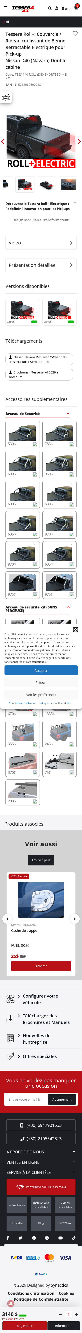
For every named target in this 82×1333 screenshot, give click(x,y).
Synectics (59, 1285)
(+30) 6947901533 (44, 1125)
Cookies (66, 1293)
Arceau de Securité (22, 414)
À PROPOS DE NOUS (25, 1152)
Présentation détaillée (32, 265)
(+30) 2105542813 (44, 1139)
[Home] (7, 22)
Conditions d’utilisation (22, 703)
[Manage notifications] (10, 1303)
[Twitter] (20, 1238)
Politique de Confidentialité (54, 703)
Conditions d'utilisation (31, 1293)
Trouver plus (41, 860)
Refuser (41, 682)
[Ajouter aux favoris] (75, 33)
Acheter (41, 966)
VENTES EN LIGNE (23, 1162)
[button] (75, 629)
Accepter (41, 670)
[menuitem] (50, 8)
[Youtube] (60, 1238)
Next (79, 141)
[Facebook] (8, 1238)
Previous (2, 141)
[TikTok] (73, 1238)
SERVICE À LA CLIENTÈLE (29, 1172)
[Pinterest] (34, 1238)
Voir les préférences (41, 694)
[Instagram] (47, 1238)
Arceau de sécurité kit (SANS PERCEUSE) (31, 609)
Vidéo (15, 243)
